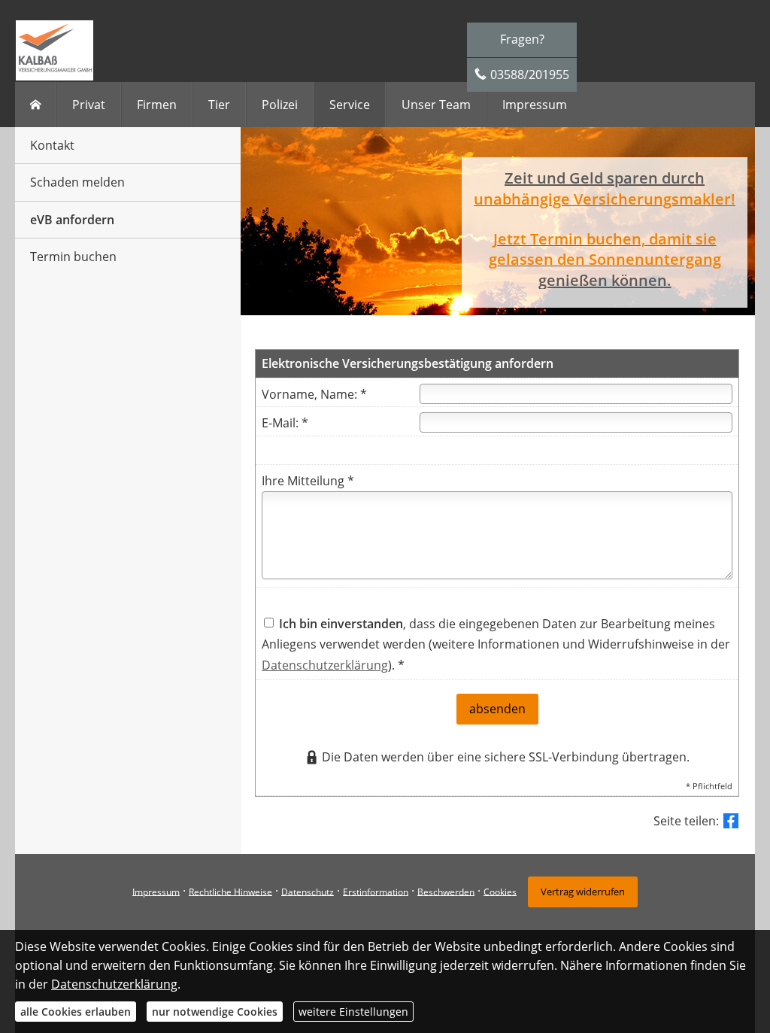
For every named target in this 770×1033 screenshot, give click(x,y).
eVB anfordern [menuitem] (72, 219)
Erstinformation (375, 891)
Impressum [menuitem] (534, 104)
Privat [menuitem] (88, 104)
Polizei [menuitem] (280, 104)
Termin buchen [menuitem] (73, 256)
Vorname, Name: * (314, 394)
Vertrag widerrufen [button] (583, 891)
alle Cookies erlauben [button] (75, 1011)
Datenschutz (307, 891)
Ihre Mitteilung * (308, 480)
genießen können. (604, 280)
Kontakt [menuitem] (52, 145)
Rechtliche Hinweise (230, 891)
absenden (497, 708)
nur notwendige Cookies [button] (214, 1011)
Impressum (156, 891)
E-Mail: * (285, 423)
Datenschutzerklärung (325, 665)
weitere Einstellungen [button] (353, 1011)
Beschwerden (445, 891)
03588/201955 (529, 74)
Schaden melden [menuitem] (77, 182)
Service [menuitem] (349, 104)
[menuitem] (35, 104)
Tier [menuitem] (219, 104)
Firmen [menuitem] (157, 104)
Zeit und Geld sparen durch (605, 178)
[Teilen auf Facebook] (730, 820)
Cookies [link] (500, 891)
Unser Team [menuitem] (436, 104)
